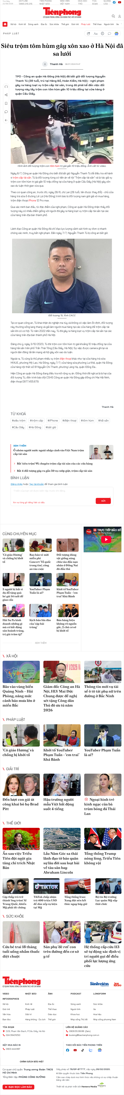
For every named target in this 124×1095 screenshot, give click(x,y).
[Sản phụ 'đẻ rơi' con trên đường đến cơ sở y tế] (62, 932)
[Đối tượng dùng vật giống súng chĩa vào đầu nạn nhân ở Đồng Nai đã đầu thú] (68, 545)
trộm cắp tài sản (22, 177)
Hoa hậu (97, 1014)
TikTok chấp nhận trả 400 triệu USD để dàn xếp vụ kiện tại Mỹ (45, 902)
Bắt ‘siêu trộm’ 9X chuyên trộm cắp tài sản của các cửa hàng (55, 463)
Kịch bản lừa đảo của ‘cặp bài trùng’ (40, 623)
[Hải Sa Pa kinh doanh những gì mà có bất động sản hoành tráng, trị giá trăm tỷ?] (14, 610)
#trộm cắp (36, 420)
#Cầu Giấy (18, 427)
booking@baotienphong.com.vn (84, 1035)
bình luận (109, 34)
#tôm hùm (87, 420)
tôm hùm (55, 165)
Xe (117, 24)
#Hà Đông (35, 427)
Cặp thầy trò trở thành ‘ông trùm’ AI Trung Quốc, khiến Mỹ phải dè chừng (14, 902)
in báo (103, 34)
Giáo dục (52, 1014)
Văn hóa (6, 1014)
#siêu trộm (18, 420)
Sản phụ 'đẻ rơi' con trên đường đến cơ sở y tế (61, 951)
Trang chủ (5, 24)
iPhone (32, 200)
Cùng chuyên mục (19, 533)
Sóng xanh (33, 24)
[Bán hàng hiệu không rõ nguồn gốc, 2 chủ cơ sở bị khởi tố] (68, 610)
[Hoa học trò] (117, 984)
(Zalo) (88, 1031)
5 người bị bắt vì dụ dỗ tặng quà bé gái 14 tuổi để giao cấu (13, 594)
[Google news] (101, 1050)
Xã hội (13, 24)
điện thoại (65, 358)
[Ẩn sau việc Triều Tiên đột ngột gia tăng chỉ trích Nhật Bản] (21, 839)
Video (6, 993)
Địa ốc (44, 24)
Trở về (6, 120)
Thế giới (65, 24)
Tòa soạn (8, 1027)
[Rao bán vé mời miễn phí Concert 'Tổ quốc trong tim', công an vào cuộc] (40, 545)
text (96, 34)
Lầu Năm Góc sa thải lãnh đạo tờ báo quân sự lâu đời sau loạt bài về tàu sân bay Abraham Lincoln (61, 863)
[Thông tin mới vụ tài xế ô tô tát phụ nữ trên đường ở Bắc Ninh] (102, 672)
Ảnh (50, 993)
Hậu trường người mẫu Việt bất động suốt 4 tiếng (58, 804)
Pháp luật (85, 24)
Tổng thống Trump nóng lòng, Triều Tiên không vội (102, 858)
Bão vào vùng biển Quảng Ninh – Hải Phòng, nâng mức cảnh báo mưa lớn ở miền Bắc (19, 696)
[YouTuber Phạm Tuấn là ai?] (40, 579)
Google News (116, 34)
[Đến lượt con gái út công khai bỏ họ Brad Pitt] (21, 785)
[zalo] (92, 1050)
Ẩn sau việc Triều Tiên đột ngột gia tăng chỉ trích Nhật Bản (19, 860)
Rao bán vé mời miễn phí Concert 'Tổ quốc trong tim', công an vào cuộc (40, 562)
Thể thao (97, 24)
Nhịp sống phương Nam (104, 1019)
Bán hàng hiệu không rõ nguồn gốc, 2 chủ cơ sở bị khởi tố (67, 625)
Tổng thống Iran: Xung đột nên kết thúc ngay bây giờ (75, 900)
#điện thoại (69, 420)
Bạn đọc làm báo (20, 1086)
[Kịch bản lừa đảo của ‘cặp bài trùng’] (40, 610)
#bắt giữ (51, 427)
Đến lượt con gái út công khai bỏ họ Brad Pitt (20, 804)
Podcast (76, 993)
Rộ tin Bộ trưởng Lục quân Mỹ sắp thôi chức (106, 900)
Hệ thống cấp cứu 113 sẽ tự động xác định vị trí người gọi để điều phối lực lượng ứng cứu (102, 956)
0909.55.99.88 (76, 1031)
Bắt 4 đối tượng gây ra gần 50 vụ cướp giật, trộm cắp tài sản (54, 470)
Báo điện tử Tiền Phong (62, 12)
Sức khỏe (54, 24)
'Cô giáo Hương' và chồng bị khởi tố (13, 558)
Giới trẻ (75, 24)
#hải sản (103, 420)
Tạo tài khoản (36, 484)
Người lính (109, 24)
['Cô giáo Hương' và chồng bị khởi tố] (14, 545)
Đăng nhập (17, 484)
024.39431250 (13, 1035)
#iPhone (53, 420)
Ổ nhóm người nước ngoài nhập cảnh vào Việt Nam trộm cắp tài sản (48, 452)
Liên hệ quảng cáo (77, 1027)
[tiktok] (84, 1050)
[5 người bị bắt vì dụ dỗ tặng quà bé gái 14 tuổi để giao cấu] (14, 579)
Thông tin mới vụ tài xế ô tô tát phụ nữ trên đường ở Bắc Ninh (102, 691)
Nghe (6, 87)
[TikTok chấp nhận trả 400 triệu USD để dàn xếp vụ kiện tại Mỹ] (47, 886)
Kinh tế (22, 24)
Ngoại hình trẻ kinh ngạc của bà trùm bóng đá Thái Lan (100, 806)
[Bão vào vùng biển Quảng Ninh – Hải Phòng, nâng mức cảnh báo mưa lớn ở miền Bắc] (21, 672)
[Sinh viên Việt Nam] (99, 984)
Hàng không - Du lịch (35, 1019)
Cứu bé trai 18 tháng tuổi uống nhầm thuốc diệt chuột (21, 951)
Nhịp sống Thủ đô (79, 1019)
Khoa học (75, 1014)
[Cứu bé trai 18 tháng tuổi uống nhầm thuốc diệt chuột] (21, 932)
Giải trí (12, 769)
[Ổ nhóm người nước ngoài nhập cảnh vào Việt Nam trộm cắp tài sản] (101, 452)
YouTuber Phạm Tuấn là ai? (39, 590)
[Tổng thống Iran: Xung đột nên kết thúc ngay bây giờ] (77, 886)
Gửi (103, 501)
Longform (99, 993)
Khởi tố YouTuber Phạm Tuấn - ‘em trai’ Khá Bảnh (68, 592)
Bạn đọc (7, 1019)
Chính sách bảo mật (32, 1061)
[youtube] (119, 2)
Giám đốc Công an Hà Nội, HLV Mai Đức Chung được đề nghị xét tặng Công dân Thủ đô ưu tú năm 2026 (61, 698)
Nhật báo (30, 993)
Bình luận (6, 112)
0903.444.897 (13, 1049)
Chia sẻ (6, 95)
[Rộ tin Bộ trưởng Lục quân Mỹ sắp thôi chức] (108, 886)
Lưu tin (6, 103)
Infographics (11, 998)
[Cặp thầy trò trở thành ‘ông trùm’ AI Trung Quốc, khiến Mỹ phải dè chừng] (16, 886)
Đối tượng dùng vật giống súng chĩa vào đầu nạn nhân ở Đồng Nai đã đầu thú (67, 562)
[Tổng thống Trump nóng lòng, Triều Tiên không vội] (102, 839)
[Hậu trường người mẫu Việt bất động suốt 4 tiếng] (62, 785)
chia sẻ (89, 34)
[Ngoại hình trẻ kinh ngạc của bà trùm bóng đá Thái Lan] (102, 785)
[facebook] (114, 2)
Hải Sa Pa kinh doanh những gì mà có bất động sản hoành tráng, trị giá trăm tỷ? (13, 627)
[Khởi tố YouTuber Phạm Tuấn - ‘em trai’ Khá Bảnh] (68, 579)
